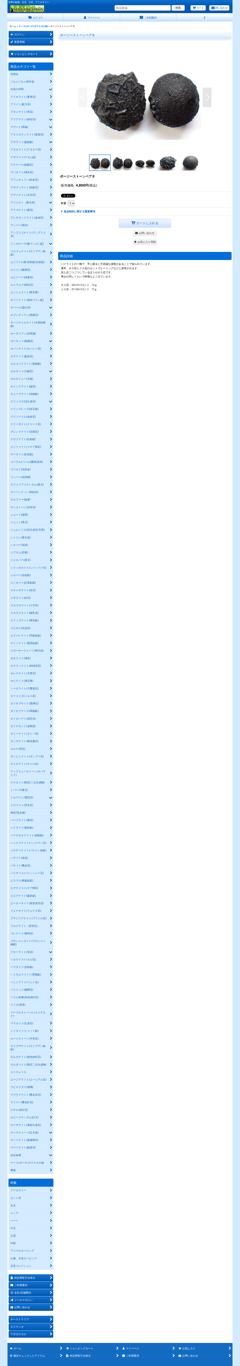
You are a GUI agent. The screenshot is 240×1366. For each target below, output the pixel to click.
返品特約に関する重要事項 (79, 211)
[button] (204, 18)
